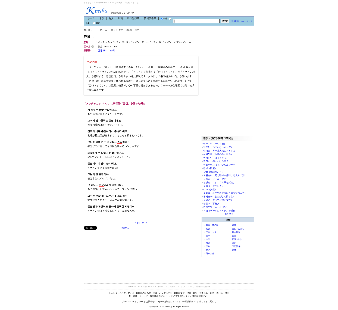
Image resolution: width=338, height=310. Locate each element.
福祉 (234, 236)
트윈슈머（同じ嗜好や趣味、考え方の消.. (224, 175)
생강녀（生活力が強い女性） (218, 200)
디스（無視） (210, 189)
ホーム (91, 18)
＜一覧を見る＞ (228, 214)
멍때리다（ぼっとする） (216, 157)
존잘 (89, 37)
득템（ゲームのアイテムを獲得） (220, 210)
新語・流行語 (126, 30)
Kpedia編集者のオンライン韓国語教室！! (177, 301)
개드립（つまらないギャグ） (218, 147)
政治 (234, 243)
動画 (120, 18)
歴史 (208, 250)
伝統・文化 (211, 232)
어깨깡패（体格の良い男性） (218, 154)
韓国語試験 (133, 18)
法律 (208, 239)
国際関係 (236, 246)
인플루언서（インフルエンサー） (220, 164)
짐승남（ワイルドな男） (216, 179)
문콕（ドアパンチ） (213, 186)
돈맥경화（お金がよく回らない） (220, 196)
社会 (113, 30)
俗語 (137, 30)
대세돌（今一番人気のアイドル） (220, 150)
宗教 (234, 250)
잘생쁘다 (102, 50)
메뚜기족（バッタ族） (214, 143)
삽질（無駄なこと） (213, 171)
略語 (208, 229)
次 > (144, 222)
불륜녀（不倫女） (212, 203)
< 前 (137, 222)
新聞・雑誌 (237, 239)
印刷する (125, 228)
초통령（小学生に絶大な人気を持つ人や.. (224, 193)
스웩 (112, 50)
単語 (101, 18)
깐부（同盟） (210, 168)
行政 (208, 246)
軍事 (208, 236)
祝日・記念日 (238, 229)
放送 (208, 243)
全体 (165, 18)
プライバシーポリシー (132, 301)
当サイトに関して (207, 301)
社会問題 (236, 232)
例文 (111, 18)
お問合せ (150, 301)
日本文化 (210, 253)
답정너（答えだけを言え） (217, 161)
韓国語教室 (150, 18)
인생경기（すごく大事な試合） (219, 182)
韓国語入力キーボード (242, 21)
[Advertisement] (110, 254)
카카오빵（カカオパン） (216, 207)
